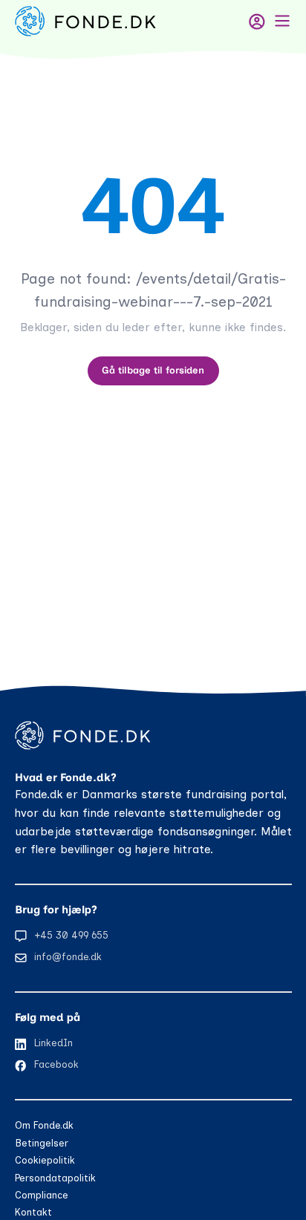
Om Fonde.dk (44, 1125)
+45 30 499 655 (71, 935)
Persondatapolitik (55, 1178)
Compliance (41, 1195)
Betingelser (41, 1143)
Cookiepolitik (45, 1160)
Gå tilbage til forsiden (153, 370)
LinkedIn (53, 1042)
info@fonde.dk (68, 956)
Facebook (56, 1064)
